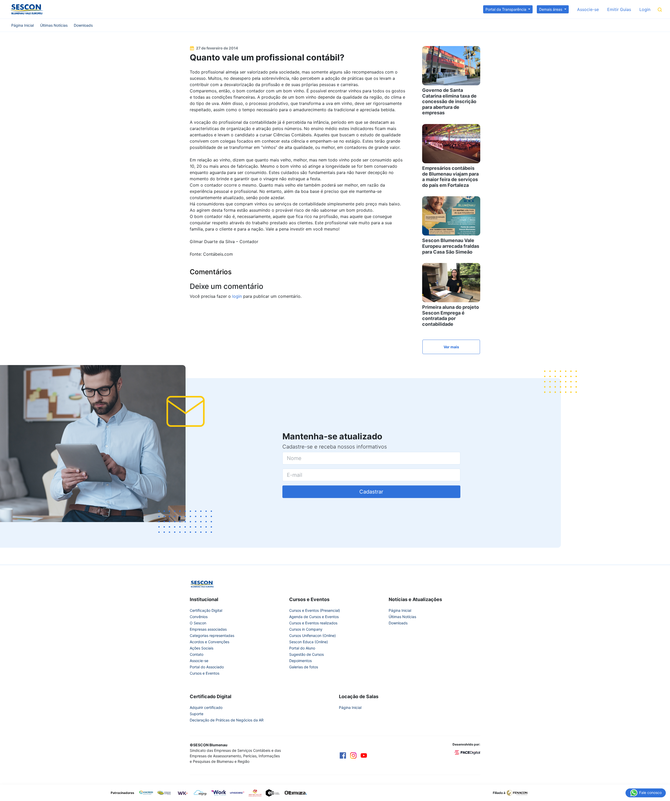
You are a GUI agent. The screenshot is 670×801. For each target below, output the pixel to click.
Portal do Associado (207, 667)
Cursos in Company (305, 629)
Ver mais (451, 347)
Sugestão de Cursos (306, 654)
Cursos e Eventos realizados (313, 623)
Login (644, 9)
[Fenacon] (519, 792)
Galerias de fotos (303, 667)
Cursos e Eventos (204, 673)
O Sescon (198, 623)
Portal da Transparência (506, 9)
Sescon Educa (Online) (308, 642)
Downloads (83, 25)
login (237, 296)
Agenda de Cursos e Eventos (314, 616)
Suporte (196, 714)
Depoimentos (300, 660)
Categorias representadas (212, 635)
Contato (196, 654)
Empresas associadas (208, 629)
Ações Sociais (201, 648)
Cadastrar (371, 492)
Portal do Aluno (302, 648)
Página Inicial (22, 25)
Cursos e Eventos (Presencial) (314, 610)
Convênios (199, 616)
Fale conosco (650, 792)
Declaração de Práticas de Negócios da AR (227, 720)
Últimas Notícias (54, 25)
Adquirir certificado (206, 707)
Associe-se (588, 9)
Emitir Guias (619, 9)
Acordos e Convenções (209, 642)
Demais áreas (551, 9)
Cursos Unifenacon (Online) (312, 635)
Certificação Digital (206, 610)
